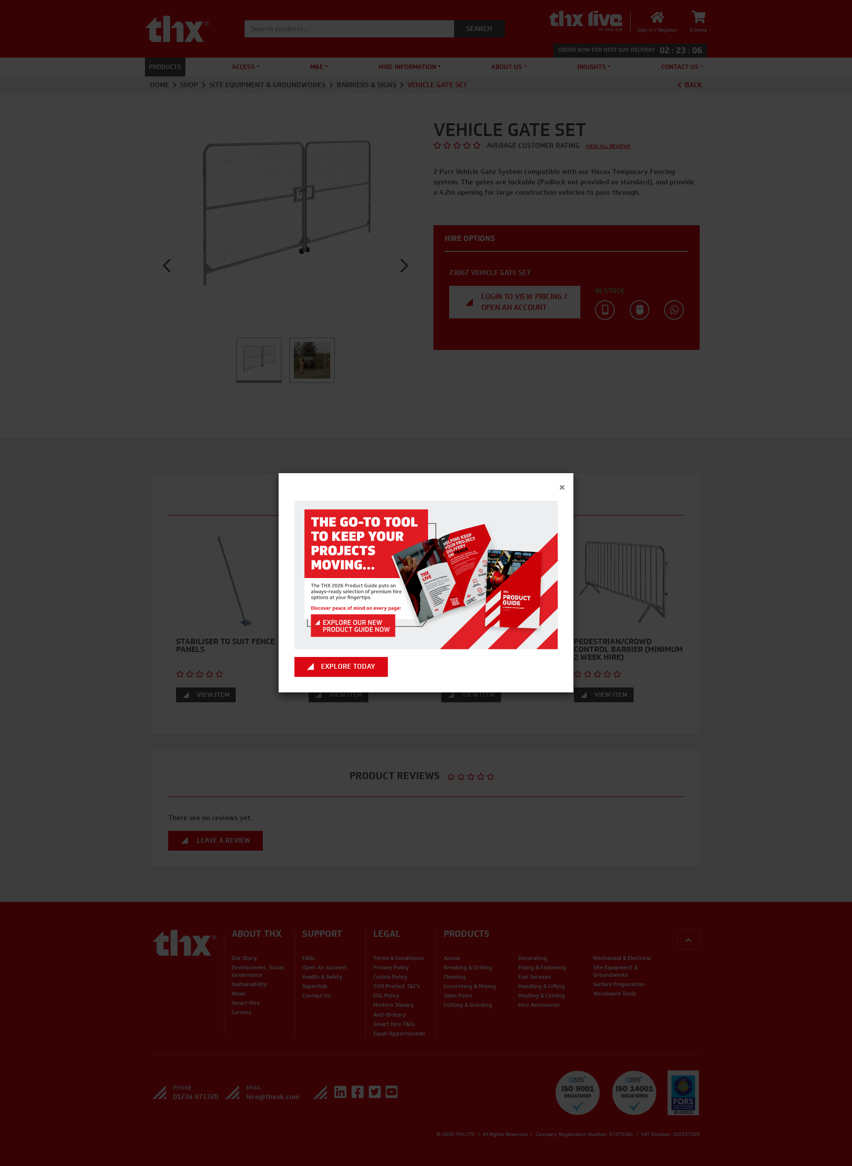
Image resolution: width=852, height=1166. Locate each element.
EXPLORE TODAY (348, 667)
